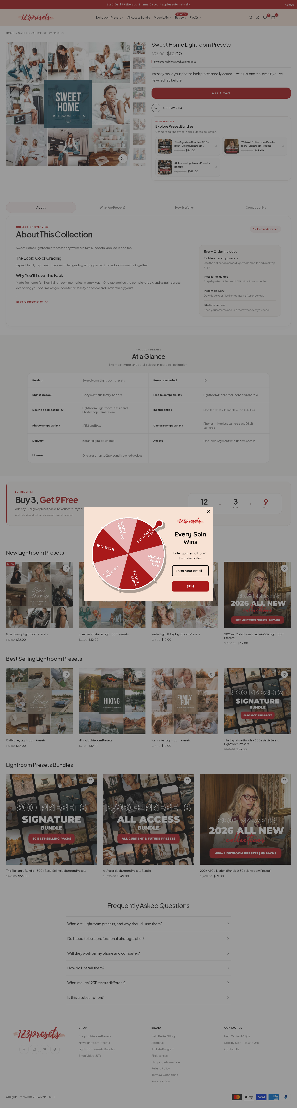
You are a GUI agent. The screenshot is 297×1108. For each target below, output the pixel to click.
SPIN (190, 586)
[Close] (208, 511)
